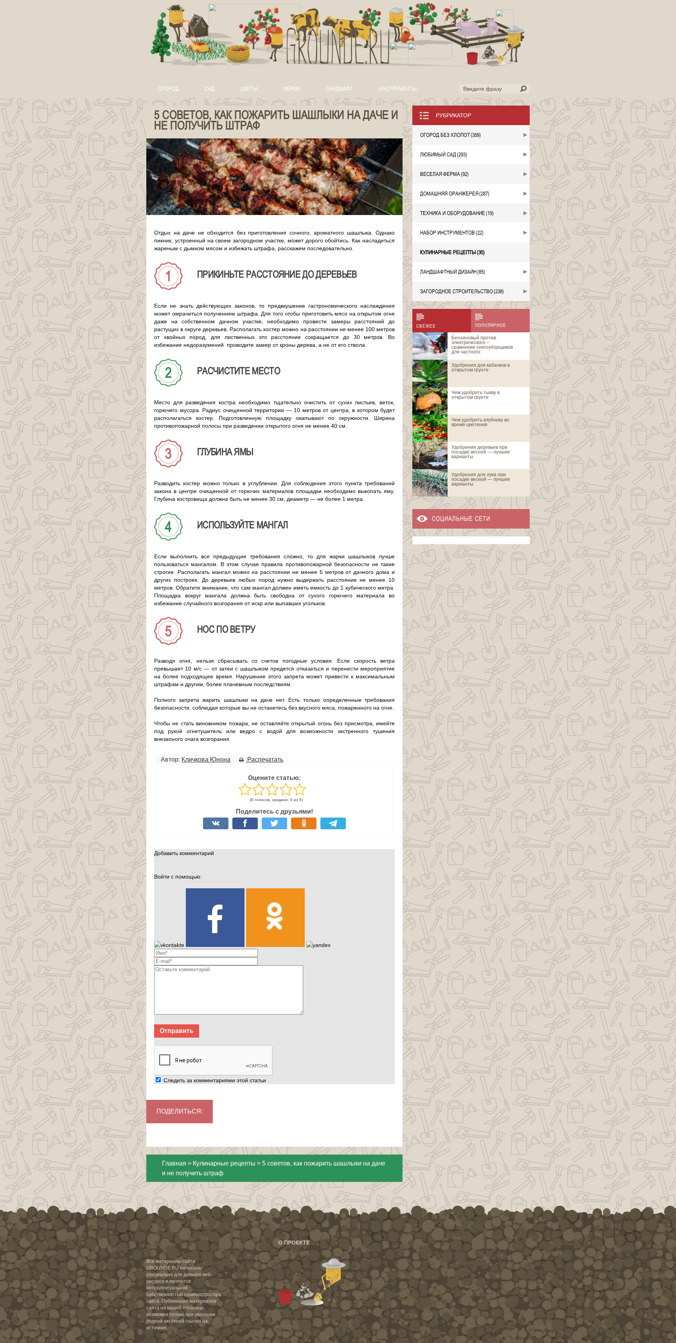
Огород (168, 88)
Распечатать (264, 759)
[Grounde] (338, 35)
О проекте (294, 1242)
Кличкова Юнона (206, 759)
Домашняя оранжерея (454, 193)
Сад (209, 88)
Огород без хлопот (450, 135)
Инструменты (398, 88)
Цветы (248, 88)
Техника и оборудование (457, 213)
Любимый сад (443, 154)
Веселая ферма (444, 174)
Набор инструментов (452, 233)
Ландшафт (339, 88)
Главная (174, 1163)
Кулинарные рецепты (224, 1163)
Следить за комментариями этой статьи (215, 1080)
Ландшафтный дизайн (452, 272)
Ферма (291, 88)
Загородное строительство (462, 291)
